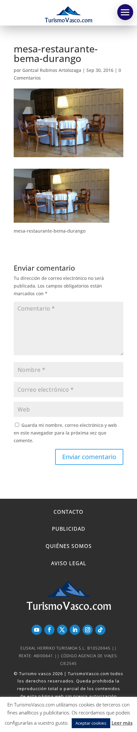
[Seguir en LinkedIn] (75, 630)
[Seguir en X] (62, 630)
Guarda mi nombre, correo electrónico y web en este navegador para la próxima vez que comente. (65, 432)
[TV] (125, 12)
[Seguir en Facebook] (49, 630)
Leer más (122, 723)
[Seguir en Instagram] (88, 630)
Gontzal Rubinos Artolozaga (51, 70)
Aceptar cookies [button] (91, 723)
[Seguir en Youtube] (37, 630)
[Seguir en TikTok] (100, 630)
